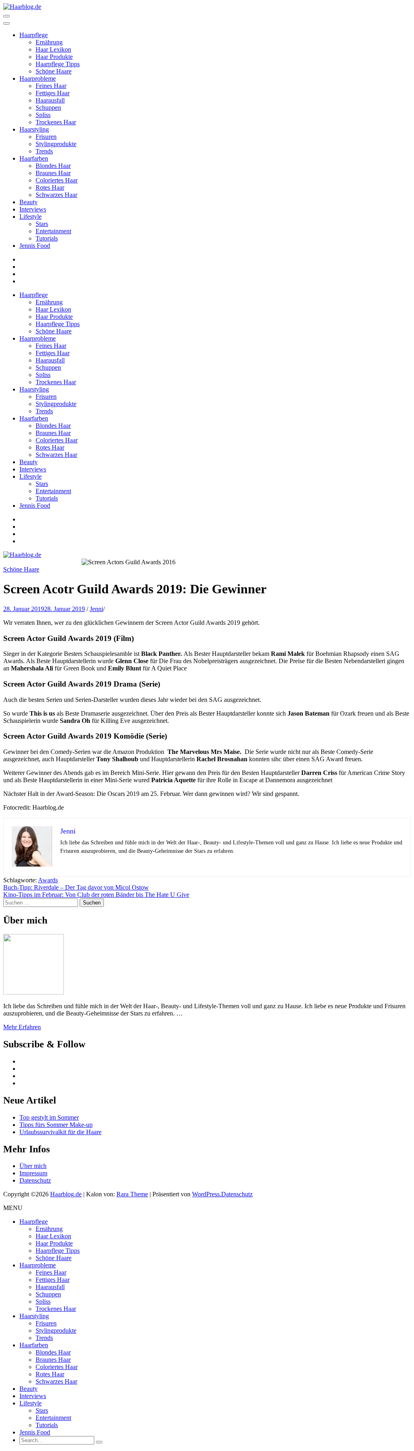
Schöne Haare (54, 71)
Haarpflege (33, 34)
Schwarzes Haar (56, 194)
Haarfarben (33, 158)
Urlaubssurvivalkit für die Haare (60, 1132)
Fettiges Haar (53, 93)
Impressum (33, 1173)
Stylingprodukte (56, 143)
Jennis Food (34, 245)
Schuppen (48, 107)
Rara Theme (132, 1194)
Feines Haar (51, 85)
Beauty (28, 202)
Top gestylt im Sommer (49, 1117)
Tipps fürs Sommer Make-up (56, 1124)
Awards (48, 880)
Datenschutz (35, 1180)
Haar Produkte (54, 56)
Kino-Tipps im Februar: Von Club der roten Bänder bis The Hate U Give (96, 894)
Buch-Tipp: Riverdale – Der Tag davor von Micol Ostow (76, 887)
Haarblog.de (66, 1194)
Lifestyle (30, 216)
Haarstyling (34, 129)
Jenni (96, 608)
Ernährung (49, 42)
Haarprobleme (37, 78)
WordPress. (206, 1194)
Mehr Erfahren (22, 1027)
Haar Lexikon (53, 49)
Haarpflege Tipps (58, 64)
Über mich (32, 1165)
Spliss (43, 114)
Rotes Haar (50, 187)
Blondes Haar (53, 165)
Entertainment (53, 231)
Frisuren (46, 136)
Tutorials (47, 238)
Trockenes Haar (56, 122)
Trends (44, 151)
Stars (42, 223)
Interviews (32, 209)
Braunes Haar (53, 173)
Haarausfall (50, 100)
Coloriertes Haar (57, 180)
